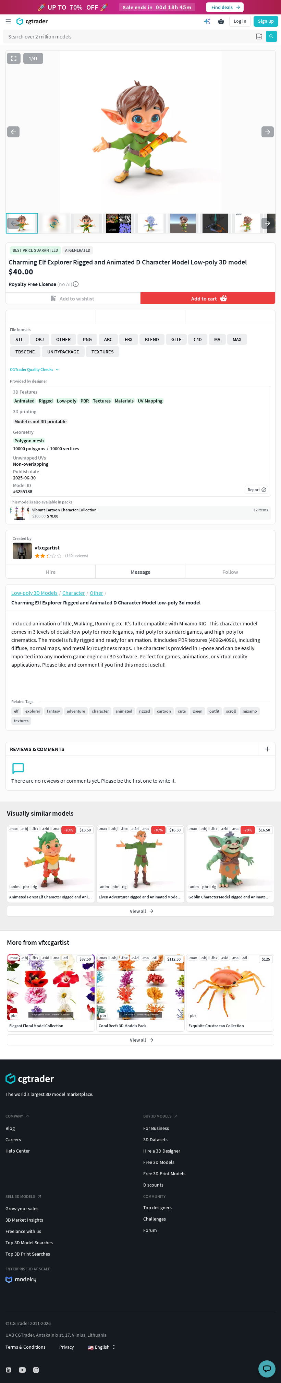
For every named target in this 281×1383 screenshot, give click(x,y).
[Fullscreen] (14, 58)
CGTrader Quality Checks (31, 369)
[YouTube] (23, 1370)
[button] (259, 36)
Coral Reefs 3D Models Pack (122, 1025)
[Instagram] (37, 1370)
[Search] (271, 36)
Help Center (17, 1151)
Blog (10, 1128)
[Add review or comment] (267, 749)
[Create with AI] (207, 21)
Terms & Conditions (25, 1347)
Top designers (157, 1207)
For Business (156, 1128)
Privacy (66, 1347)
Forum (150, 1230)
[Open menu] (8, 21)
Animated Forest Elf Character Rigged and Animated (54, 896)
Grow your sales (21, 1208)
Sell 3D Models (20, 1196)
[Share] (230, 317)
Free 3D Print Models (164, 1173)
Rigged (46, 401)
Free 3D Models (158, 1162)
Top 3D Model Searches (29, 1242)
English (99, 1347)
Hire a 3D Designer (161, 1151)
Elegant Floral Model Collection (36, 1025)
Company (14, 1116)
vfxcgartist (47, 547)
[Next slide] (267, 131)
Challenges (154, 1219)
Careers (13, 1139)
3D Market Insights (24, 1220)
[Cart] (221, 21)
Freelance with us (23, 1231)
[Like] (51, 317)
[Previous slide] (13, 131)
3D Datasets (155, 1139)
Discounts (153, 1185)
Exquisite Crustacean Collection (216, 1025)
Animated (24, 401)
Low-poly (66, 401)
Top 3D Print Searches (27, 1254)
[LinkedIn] (9, 1370)
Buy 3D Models (157, 1116)
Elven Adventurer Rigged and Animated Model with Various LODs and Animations (169, 896)
